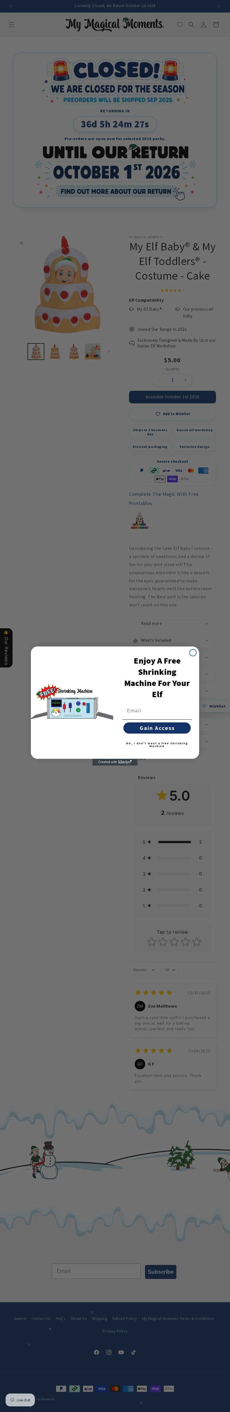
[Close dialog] (193, 652)
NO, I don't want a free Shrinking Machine (157, 744)
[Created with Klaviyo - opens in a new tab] (115, 762)
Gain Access (157, 728)
